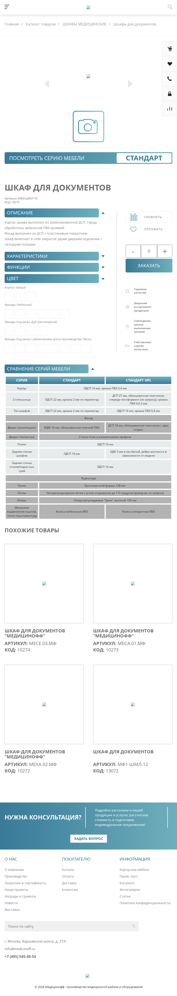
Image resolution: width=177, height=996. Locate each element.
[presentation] (47, 84)
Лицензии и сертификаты (25, 883)
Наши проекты (16, 889)
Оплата (68, 876)
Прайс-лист (129, 876)
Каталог (68, 869)
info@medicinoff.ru (20, 948)
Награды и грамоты (20, 896)
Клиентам (70, 889)
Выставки (12, 909)
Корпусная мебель (134, 869)
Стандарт (144, 158)
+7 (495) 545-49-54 (20, 956)
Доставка (69, 883)
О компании (14, 869)
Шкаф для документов (123, 751)
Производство (16, 876)
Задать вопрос (88, 838)
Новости (11, 903)
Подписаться (127, 978)
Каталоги (127, 883)
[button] (56, 212)
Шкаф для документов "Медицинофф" (35, 633)
